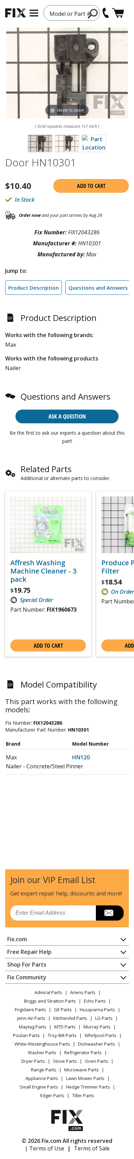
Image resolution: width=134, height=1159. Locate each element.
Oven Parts (96, 1061)
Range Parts (43, 1070)
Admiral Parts (48, 992)
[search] (93, 13)
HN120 (81, 757)
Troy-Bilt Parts (62, 1035)
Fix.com (17, 939)
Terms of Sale (92, 1148)
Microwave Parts (81, 1070)
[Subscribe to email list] (110, 913)
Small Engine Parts (39, 1087)
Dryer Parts (33, 1061)
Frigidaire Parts (30, 1009)
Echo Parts (95, 1001)
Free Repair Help (29, 952)
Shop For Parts (26, 964)
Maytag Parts (32, 1027)
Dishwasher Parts (96, 1044)
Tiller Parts (83, 1095)
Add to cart (91, 186)
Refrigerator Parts (83, 1052)
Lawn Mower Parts (85, 1078)
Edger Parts (52, 1095)
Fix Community (26, 977)
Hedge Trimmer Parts (88, 1087)
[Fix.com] (15, 13)
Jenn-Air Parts (31, 1018)
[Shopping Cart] (118, 13)
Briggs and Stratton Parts (50, 1001)
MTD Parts (65, 1027)
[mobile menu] (34, 13)
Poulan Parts (26, 1035)
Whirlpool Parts (100, 1035)
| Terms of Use (44, 1148)
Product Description (33, 287)
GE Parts (63, 1009)
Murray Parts (97, 1027)
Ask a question (67, 416)
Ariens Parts (83, 992)
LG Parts (104, 1018)
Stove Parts (65, 1061)
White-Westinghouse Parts (42, 1044)
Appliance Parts (41, 1078)
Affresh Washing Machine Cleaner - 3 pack (43, 571)
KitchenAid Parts (70, 1018)
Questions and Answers (98, 287)
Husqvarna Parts (97, 1009)
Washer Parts (42, 1052)
